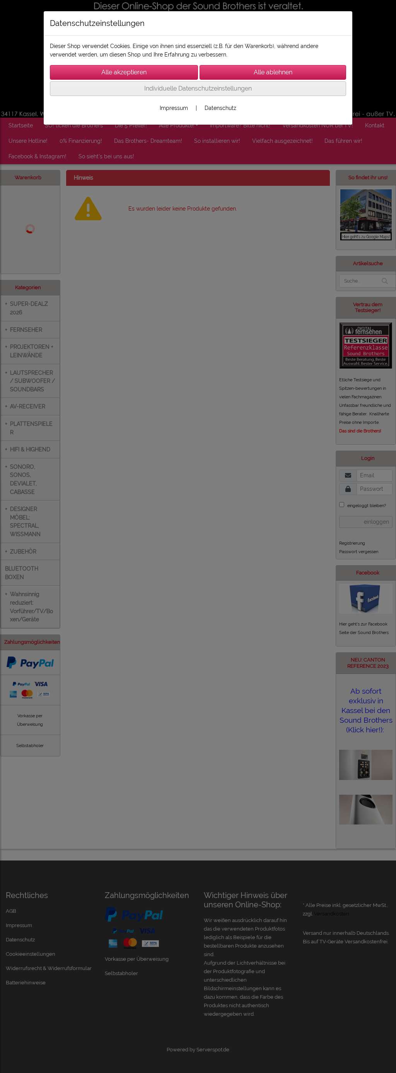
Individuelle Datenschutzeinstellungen (198, 88)
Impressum (174, 108)
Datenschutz (220, 108)
